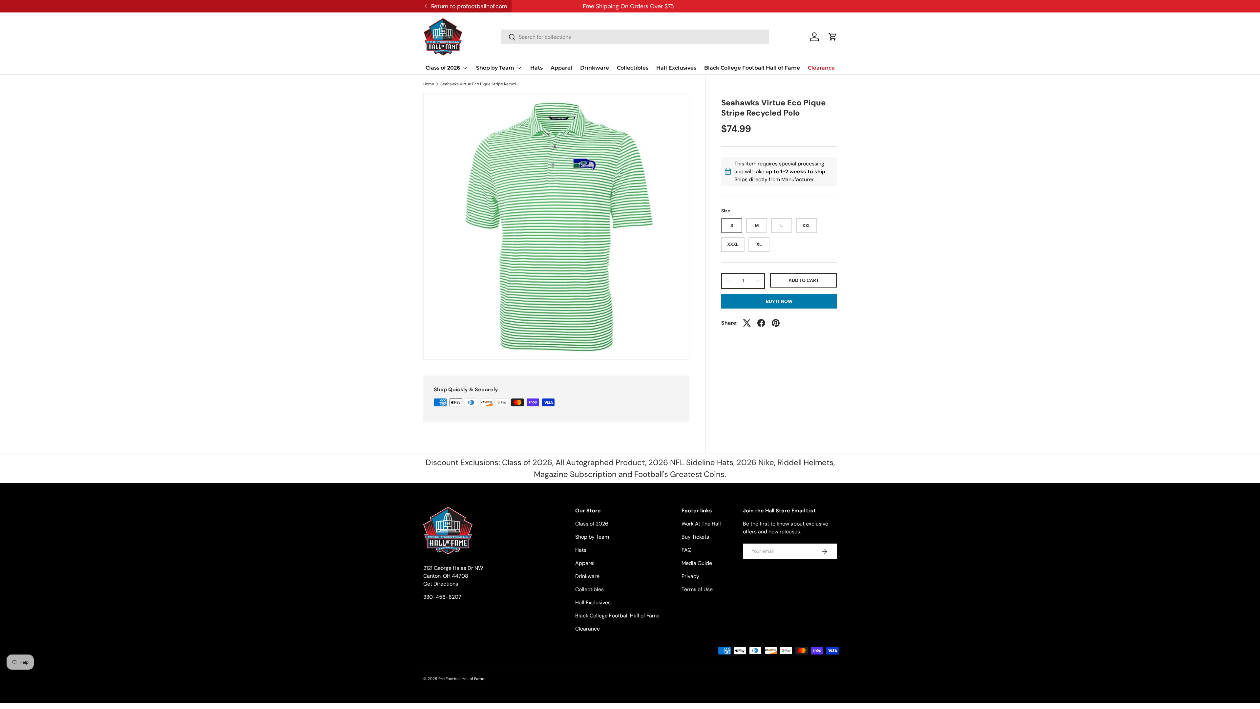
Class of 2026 (443, 68)
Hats (536, 68)
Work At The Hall (701, 523)
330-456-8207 (442, 596)
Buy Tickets (695, 536)
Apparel (561, 68)
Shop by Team (495, 68)
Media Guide (697, 563)
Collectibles (632, 68)
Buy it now (779, 301)
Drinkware (594, 68)
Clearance (821, 68)
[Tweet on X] (747, 323)
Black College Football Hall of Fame (752, 68)
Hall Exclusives (676, 68)
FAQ (686, 550)
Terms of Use (697, 589)
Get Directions (440, 583)
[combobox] (635, 37)
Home (428, 84)
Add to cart (803, 280)
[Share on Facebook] (761, 323)
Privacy (690, 576)
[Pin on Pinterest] (775, 323)
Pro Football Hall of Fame (461, 678)
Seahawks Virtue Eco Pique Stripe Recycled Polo (479, 84)
